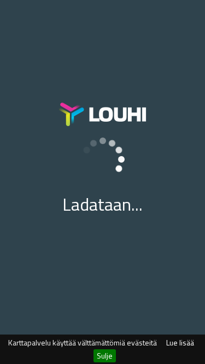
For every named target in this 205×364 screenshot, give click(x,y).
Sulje (105, 355)
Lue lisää (180, 342)
